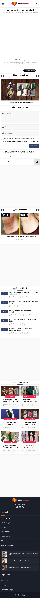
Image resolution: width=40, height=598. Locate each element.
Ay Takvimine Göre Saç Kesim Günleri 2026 (23, 320)
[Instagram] (20, 507)
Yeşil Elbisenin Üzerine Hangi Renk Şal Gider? (10, 447)
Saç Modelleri (15, 297)
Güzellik (13, 306)
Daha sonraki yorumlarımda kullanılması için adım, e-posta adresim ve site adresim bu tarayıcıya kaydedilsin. (20, 140)
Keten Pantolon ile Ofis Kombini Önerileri (20, 311)
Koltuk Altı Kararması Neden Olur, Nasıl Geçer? (21, 236)
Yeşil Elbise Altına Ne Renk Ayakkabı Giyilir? (30, 402)
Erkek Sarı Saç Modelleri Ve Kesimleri (18, 12)
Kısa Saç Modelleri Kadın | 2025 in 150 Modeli (10, 402)
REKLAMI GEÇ (20, 60)
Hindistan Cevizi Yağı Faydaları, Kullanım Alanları (21, 329)
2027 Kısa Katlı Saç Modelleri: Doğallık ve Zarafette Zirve (23, 293)
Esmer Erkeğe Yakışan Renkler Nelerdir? (21, 102)
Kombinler (14, 315)
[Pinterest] (23, 507)
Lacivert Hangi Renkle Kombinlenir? (10, 425)
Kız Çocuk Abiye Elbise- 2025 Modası (30, 425)
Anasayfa (4, 12)
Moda (20, 315)
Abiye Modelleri (29, 419)
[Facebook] (17, 507)
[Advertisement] (20, 38)
